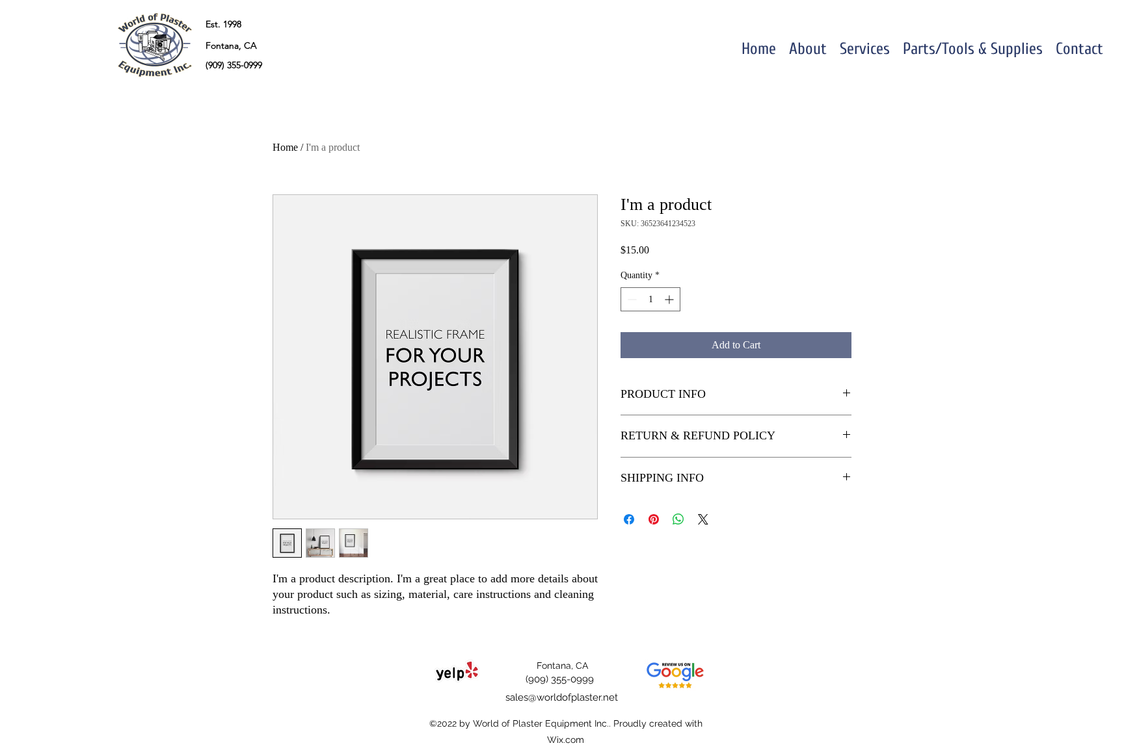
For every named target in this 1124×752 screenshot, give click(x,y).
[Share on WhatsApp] (678, 519)
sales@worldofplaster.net (561, 697)
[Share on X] (703, 519)
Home (285, 147)
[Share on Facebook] (629, 519)
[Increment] (670, 299)
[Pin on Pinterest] (654, 519)
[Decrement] (630, 299)
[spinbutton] (650, 299)
